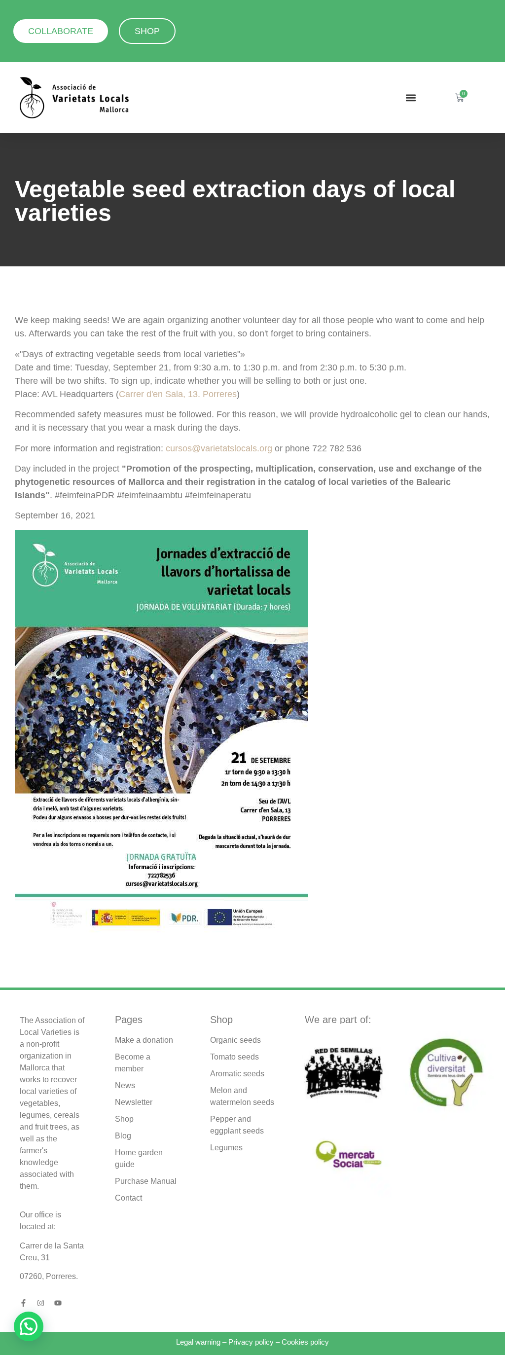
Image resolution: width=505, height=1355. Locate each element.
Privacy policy (251, 1342)
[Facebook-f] (23, 1303)
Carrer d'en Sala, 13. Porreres (178, 394)
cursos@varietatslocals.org (219, 448)
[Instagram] (40, 1303)
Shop (221, 1019)
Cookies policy (305, 1342)
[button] (410, 98)
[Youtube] (58, 1303)
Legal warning (198, 1342)
